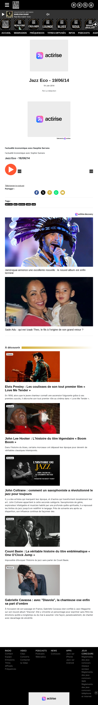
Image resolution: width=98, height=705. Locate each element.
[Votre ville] (73, 5)
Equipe (8, 656)
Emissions (10, 659)
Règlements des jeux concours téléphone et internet (87, 690)
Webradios (20, 33)
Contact (9, 653)
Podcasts (84, 33)
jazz (15, 204)
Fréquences (37, 33)
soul (33, 204)
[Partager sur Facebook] (36, 194)
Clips (22, 653)
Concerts (24, 656)
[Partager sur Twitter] (42, 194)
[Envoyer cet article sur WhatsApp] (55, 194)
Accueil (6, 33)
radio (28, 204)
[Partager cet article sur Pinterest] (49, 194)
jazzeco (22, 204)
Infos (72, 33)
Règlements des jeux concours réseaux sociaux (87, 662)
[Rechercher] (85, 5)
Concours (55, 653)
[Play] (3, 14)
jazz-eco (9, 204)
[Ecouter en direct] (79, 5)
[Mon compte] (91, 5)
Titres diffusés (56, 33)
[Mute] (48, 14)
